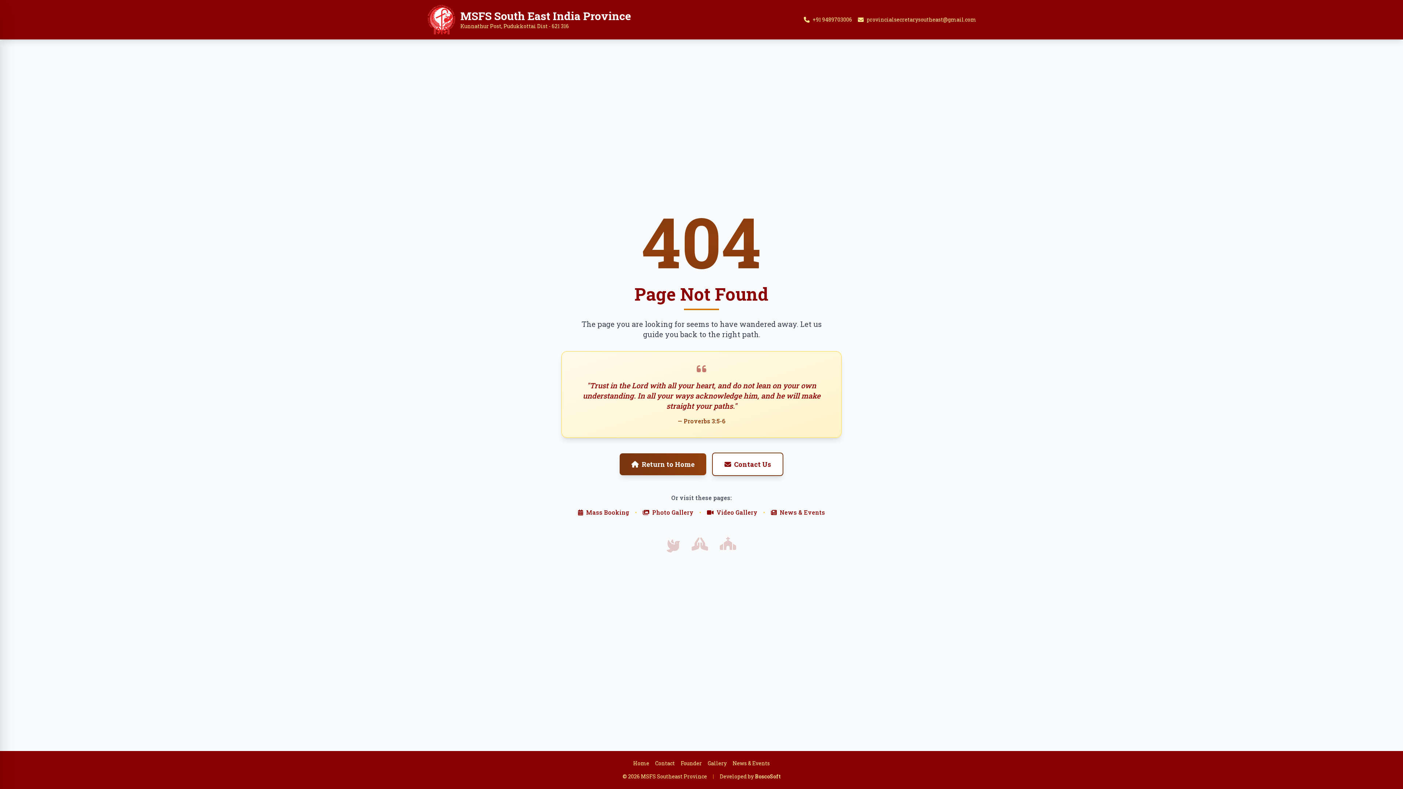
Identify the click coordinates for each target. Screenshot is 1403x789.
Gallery (717, 763)
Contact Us (752, 464)
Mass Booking (607, 512)
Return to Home (668, 464)
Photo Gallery (672, 512)
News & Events (802, 512)
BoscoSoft (768, 776)
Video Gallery (736, 512)
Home (641, 763)
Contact (665, 763)
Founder (691, 763)
